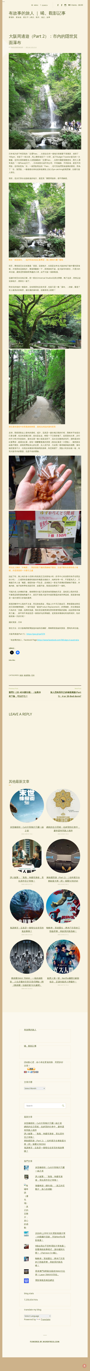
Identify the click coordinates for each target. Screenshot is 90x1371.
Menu (36, 5)
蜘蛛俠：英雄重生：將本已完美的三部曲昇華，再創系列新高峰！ (63, 929)
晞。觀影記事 (30, 1046)
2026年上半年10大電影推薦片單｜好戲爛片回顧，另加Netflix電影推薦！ (50, 1237)
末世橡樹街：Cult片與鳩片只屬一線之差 (27, 829)
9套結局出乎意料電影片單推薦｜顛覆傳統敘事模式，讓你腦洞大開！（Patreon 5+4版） (50, 1249)
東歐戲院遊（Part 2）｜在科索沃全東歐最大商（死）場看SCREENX (63, 879)
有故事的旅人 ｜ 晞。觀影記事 (37, 13)
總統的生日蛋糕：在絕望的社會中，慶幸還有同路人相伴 (63, 829)
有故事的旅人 (30, 1029)
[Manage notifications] (84, 1366)
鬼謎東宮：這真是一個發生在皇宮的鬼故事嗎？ (27, 929)
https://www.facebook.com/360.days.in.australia (58, 640)
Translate (45, 1319)
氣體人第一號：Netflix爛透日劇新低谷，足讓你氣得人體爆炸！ (63, 980)
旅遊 (21, 675)
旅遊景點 (27, 675)
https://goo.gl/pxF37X (35, 634)
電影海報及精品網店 (44, 1280)
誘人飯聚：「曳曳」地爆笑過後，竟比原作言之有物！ (27, 879)
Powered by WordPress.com (44, 1341)
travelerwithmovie (17, 47)
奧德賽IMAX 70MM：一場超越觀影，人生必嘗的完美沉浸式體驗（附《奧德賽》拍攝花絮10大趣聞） (27, 982)
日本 (33, 675)
